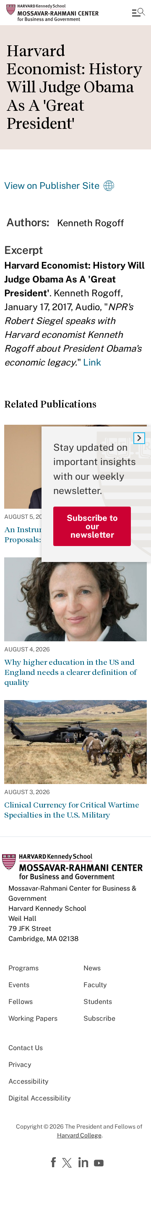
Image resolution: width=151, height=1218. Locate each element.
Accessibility (28, 1081)
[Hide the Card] (139, 438)
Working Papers (32, 1018)
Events (18, 985)
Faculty (95, 985)
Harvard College (79, 1135)
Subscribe (99, 1018)
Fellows (20, 1002)
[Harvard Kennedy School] (56, 12)
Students (97, 1002)
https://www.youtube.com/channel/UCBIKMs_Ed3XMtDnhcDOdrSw (100, 1163)
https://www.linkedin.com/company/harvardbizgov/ (84, 1163)
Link (92, 362)
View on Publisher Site (51, 185)
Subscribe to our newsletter (92, 526)
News (92, 968)
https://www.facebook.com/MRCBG (54, 1163)
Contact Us (25, 1048)
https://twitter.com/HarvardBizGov (68, 1163)
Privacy (19, 1065)
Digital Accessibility (39, 1098)
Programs (23, 968)
